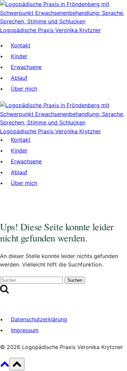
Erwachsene (26, 67)
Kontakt (20, 45)
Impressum (25, 330)
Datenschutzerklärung (39, 319)
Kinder (19, 56)
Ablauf (19, 77)
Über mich (24, 88)
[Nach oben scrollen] (4, 366)
